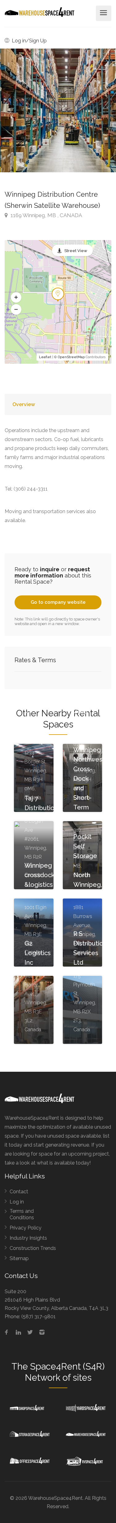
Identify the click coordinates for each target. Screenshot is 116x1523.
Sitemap (19, 1258)
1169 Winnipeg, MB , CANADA (45, 215)
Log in (17, 1202)
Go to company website (58, 602)
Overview (23, 404)
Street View (75, 250)
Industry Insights (28, 1238)
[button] (16, 297)
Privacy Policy (25, 1228)
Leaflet (45, 357)
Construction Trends (33, 1248)
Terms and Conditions (22, 1214)
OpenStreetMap (71, 357)
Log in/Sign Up (29, 41)
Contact (19, 1192)
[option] (58, 110)
